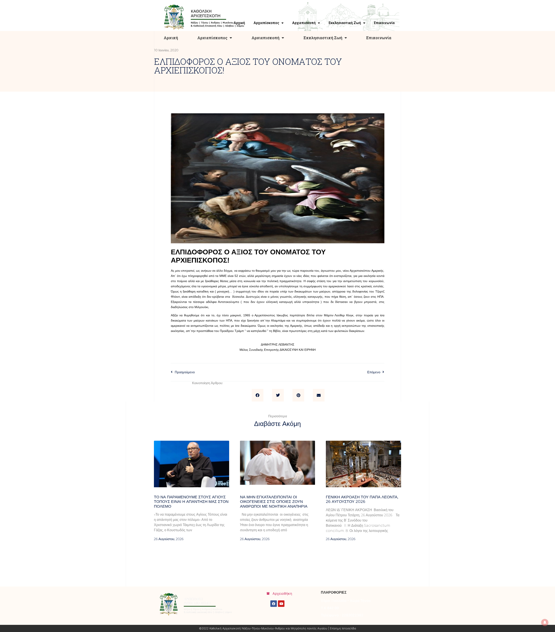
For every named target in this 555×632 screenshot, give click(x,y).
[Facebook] (273, 603)
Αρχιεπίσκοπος (212, 37)
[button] (257, 395)
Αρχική (171, 37)
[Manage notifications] (544, 622)
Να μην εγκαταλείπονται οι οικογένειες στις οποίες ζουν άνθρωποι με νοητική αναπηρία (273, 502)
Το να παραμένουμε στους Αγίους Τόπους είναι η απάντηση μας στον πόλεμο (191, 502)
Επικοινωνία (378, 37)
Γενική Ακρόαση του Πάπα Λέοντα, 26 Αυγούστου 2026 (362, 499)
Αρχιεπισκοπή (265, 37)
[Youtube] (281, 603)
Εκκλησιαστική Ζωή (323, 37)
